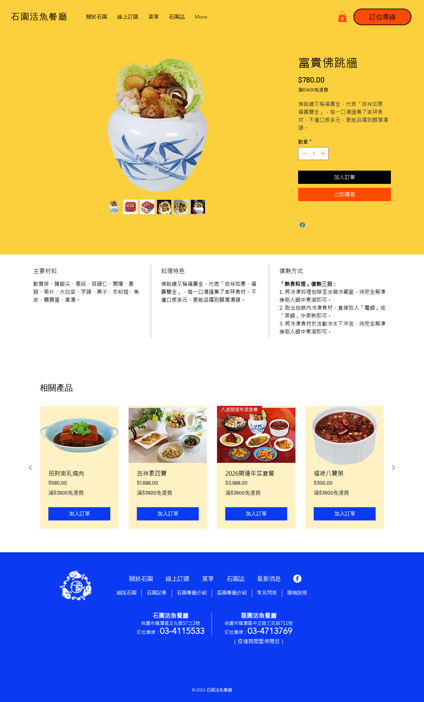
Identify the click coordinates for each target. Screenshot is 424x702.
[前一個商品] (30, 467)
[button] (342, 16)
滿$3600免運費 (313, 90)
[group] (212, 467)
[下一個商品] (394, 467)
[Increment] (323, 153)
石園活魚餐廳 (219, 689)
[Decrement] (303, 153)
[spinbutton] (313, 153)
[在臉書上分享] (302, 225)
